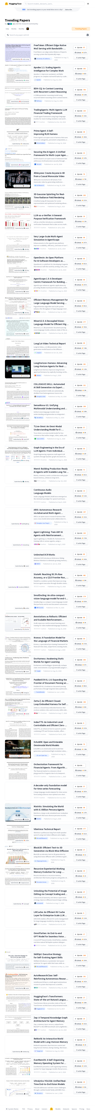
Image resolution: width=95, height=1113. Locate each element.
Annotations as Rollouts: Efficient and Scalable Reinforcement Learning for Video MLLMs (50, 618)
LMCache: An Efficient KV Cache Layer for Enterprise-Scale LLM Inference (49, 914)
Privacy (30, 1109)
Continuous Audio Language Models (42, 491)
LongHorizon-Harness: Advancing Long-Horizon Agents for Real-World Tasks (50, 364)
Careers (44, 1109)
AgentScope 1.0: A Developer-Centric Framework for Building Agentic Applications (49, 280)
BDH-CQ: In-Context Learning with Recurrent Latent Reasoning (50, 90)
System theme (13, 1109)
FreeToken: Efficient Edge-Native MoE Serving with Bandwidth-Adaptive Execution (50, 47)
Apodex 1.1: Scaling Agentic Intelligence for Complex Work (49, 69)
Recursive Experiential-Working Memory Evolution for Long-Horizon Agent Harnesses (49, 870)
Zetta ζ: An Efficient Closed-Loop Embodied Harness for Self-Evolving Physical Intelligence (50, 702)
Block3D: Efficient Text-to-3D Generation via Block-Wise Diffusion (51, 849)
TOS (23, 1109)
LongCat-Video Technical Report (50, 343)
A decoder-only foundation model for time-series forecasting (50, 787)
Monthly (21, 29)
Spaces (74, 1109)
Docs (88, 1109)
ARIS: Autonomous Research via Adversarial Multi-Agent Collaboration (48, 511)
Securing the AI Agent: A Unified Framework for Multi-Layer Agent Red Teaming (50, 153)
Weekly (13, 29)
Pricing (81, 1109)
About (37, 1109)
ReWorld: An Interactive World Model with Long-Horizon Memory (51, 1040)
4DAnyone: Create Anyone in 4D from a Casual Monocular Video (49, 174)
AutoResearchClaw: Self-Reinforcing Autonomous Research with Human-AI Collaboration (51, 977)
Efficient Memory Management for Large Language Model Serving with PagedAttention (51, 301)
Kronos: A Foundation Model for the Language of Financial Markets (51, 639)
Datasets (66, 1109)
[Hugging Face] (51, 1109)
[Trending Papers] (28, 29)
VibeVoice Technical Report (47, 829)
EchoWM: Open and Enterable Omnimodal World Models (48, 743)
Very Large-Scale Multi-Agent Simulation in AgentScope (48, 238)
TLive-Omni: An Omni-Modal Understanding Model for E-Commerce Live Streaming (48, 428)
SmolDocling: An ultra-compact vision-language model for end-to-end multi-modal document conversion (51, 597)
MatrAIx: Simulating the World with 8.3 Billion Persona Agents (49, 808)
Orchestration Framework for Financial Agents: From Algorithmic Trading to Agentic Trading (51, 766)
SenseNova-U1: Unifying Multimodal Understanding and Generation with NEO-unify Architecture (49, 407)
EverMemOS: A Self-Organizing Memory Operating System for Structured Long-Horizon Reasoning (49, 1061)
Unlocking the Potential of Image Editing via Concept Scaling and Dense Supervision (50, 892)
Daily (7, 29)
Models (58, 1109)
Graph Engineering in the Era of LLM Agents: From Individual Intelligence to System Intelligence (51, 449)
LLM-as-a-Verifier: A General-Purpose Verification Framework (50, 217)
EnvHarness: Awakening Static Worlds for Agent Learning (49, 660)
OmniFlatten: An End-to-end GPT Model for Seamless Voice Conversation (49, 935)
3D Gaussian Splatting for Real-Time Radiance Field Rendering (49, 196)
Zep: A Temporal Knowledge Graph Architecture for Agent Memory (51, 1019)
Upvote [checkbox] (81, 47)
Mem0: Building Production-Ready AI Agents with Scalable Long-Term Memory (51, 470)
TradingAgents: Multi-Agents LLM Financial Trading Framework (50, 111)
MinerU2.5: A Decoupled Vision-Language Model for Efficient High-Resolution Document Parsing (51, 322)
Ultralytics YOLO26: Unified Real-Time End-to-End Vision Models (50, 1082)
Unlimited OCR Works (44, 554)
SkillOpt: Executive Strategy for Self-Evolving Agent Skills (48, 956)
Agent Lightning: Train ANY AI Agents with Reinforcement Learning (48, 534)
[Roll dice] (87, 35)
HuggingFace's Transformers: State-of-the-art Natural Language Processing (51, 998)
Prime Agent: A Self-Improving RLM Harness (46, 132)
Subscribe (68, 9)
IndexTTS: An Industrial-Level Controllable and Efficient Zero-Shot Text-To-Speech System (49, 724)
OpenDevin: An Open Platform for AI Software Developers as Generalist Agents (48, 259)
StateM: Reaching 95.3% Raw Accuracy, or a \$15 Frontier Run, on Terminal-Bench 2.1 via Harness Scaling (51, 576)
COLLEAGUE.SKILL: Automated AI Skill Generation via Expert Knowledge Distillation (49, 386)
